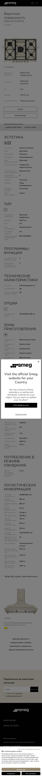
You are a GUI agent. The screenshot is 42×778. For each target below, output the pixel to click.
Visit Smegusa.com (21, 405)
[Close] (38, 361)
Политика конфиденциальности (29, 749)
